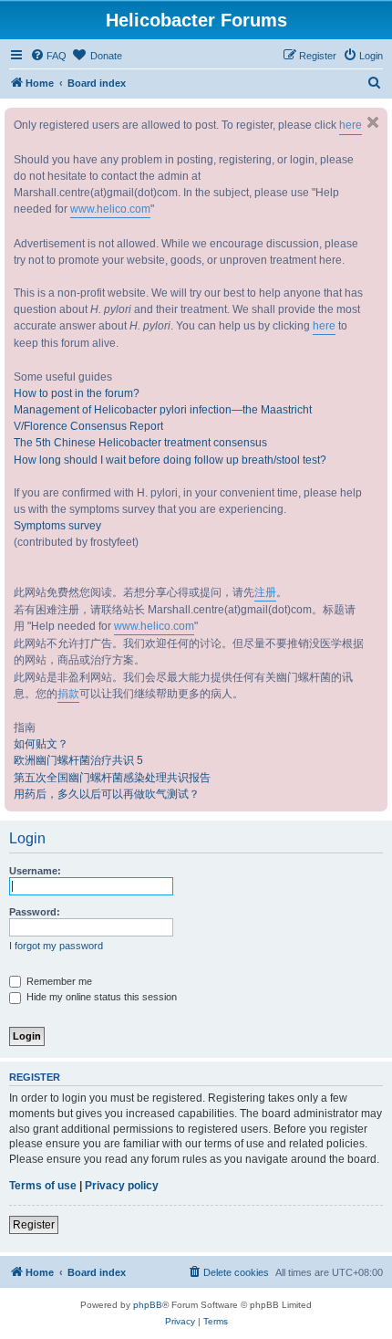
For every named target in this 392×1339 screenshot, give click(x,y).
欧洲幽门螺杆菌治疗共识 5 (78, 760)
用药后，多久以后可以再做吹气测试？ (107, 794)
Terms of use (43, 1185)
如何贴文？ (41, 743)
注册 (265, 592)
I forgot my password (56, 945)
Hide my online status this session (100, 996)
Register (34, 1225)
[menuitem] (48, 56)
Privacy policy (122, 1185)
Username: (35, 870)
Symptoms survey (57, 525)
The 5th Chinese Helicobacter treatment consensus (140, 442)
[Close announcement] (372, 122)
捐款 (68, 693)
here (350, 125)
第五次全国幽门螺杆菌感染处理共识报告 (112, 777)
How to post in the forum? (76, 393)
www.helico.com (110, 209)
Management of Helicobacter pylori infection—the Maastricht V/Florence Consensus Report (163, 418)
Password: (34, 911)
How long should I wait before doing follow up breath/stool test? (170, 460)
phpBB (147, 1305)
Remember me (58, 981)
